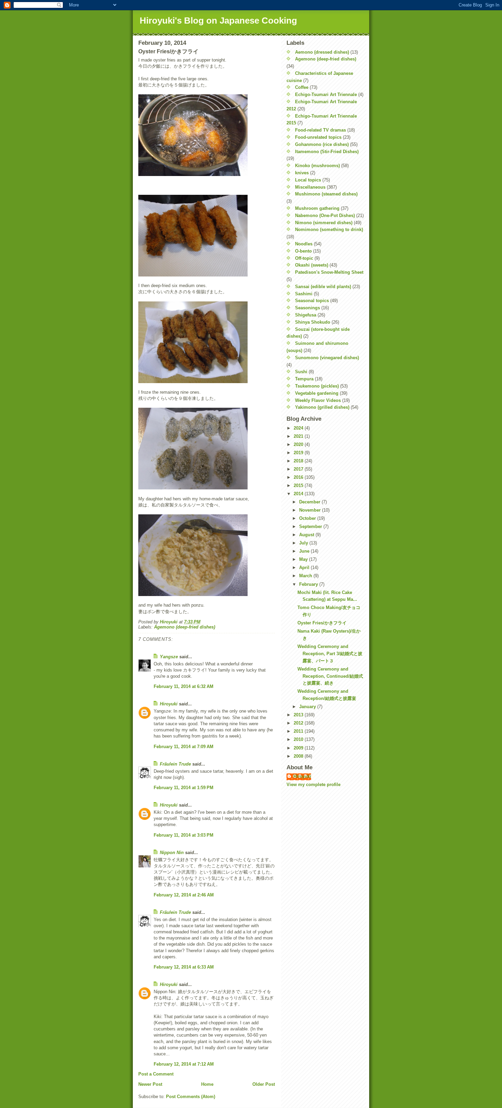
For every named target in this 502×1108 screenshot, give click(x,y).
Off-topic (304, 258)
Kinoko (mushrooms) (317, 165)
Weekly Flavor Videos (318, 400)
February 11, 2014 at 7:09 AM (183, 746)
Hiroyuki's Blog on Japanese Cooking (218, 20)
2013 (299, 714)
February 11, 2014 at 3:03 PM (183, 835)
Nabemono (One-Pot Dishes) (325, 215)
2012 (299, 723)
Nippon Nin (172, 852)
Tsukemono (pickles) (317, 386)
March (306, 575)
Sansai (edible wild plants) (323, 286)
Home (207, 1084)
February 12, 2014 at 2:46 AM (184, 894)
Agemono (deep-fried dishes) (184, 627)
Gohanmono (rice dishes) (322, 144)
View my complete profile (313, 784)
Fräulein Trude (175, 764)
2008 (299, 756)
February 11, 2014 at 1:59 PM (183, 787)
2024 (299, 428)
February (309, 584)
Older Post (263, 1084)
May (304, 559)
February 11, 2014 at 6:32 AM (183, 686)
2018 (299, 460)
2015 (299, 485)
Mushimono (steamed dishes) (326, 194)
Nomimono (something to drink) (329, 229)
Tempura (304, 378)
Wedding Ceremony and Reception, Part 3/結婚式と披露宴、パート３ (329, 653)
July (304, 542)
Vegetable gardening (316, 393)
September (311, 526)
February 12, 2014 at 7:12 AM (184, 1064)
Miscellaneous (310, 187)
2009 (299, 748)
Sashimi (303, 293)
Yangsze (169, 656)
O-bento (303, 251)
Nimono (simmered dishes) (323, 222)
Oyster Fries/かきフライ (322, 622)
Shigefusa (305, 314)
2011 (299, 731)
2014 (299, 493)
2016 (299, 477)
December (310, 501)
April (305, 567)
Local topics (308, 180)
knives (302, 172)
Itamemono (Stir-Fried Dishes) (327, 151)
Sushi (301, 371)
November (310, 510)
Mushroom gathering (317, 208)
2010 (299, 739)
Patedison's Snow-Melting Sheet (329, 272)
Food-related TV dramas (320, 130)
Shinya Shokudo (312, 322)
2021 (299, 436)
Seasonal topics (312, 300)
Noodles (303, 243)
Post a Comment (155, 1074)
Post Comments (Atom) (190, 1096)
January (308, 706)
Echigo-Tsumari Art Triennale (326, 94)
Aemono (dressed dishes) (322, 52)
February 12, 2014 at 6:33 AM (184, 967)
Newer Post (150, 1084)
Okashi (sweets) (311, 265)
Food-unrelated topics (318, 137)
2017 (299, 469)
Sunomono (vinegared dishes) (327, 357)
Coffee (301, 87)
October (308, 518)
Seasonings (307, 307)
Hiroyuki (169, 703)
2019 (299, 452)
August (307, 534)
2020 (299, 444)
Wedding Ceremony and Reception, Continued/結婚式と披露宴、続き (330, 676)
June (305, 551)
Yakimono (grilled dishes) (322, 407)
